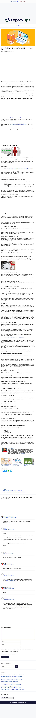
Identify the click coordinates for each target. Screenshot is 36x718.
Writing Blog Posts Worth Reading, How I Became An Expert (19, 117)
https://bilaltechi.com (24, 607)
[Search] (16, 666)
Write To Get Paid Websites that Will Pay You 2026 (12, 490)
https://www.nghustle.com (11, 580)
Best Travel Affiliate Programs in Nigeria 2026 (10, 686)
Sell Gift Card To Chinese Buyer (14, 1)
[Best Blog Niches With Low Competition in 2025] (18, 461)
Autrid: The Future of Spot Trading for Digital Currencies (11, 678)
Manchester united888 (8, 516)
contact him (23, 453)
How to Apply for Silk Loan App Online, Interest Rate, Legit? (12, 674)
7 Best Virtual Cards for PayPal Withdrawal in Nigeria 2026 (12, 689)
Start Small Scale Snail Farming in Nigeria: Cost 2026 (11, 687)
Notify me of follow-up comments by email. (10, 651)
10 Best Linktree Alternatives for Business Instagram (11, 684)
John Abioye (6, 573)
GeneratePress (23, 702)
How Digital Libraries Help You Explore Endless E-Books (11, 676)
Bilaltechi (6, 598)
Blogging (4, 489)
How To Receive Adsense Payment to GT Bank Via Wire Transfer (20, 168)
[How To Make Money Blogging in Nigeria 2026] (29, 461)
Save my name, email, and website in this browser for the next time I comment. (17, 649)
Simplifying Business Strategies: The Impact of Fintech (11, 679)
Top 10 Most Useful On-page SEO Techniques (16, 337)
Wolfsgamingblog (7, 181)
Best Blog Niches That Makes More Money (18, 124)
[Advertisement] (18, 9)
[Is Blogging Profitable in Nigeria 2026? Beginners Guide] (6, 461)
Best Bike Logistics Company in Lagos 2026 (9, 681)
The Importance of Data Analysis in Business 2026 (10, 682)
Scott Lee (6, 528)
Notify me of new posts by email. (8, 654)
